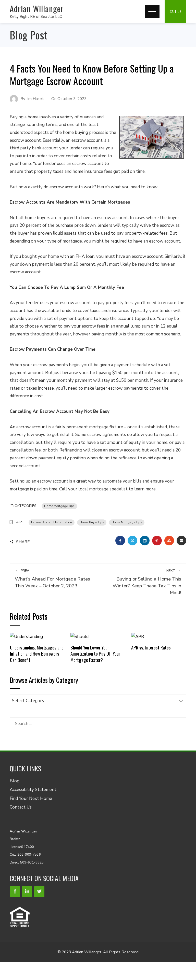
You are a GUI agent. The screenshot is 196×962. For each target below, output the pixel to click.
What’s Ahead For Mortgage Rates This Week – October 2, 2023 (52, 579)
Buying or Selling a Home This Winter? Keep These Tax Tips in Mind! (147, 582)
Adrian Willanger (37, 9)
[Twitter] (39, 891)
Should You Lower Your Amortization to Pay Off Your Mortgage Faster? (95, 653)
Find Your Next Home (31, 798)
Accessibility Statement (33, 790)
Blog (14, 781)
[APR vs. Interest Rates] (137, 636)
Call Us (175, 11)
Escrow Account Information (51, 522)
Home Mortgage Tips (59, 506)
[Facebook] (15, 891)
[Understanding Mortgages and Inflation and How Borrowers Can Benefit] (26, 636)
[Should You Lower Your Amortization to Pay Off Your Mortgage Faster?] (79, 636)
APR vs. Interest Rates (151, 647)
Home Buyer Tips (92, 522)
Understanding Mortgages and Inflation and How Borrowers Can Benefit (37, 653)
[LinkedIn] (27, 891)
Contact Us (21, 807)
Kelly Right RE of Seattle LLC (36, 16)
